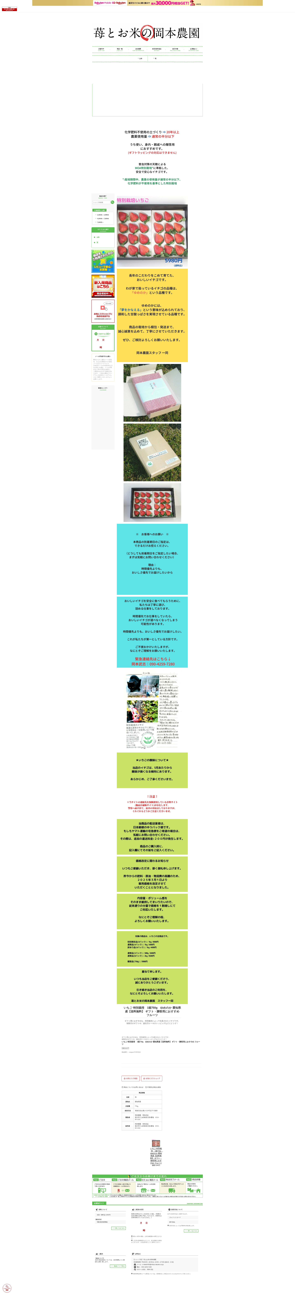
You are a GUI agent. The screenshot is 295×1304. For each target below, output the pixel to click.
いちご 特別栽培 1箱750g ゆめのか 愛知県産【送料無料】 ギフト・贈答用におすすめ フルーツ (156, 1156)
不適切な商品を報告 (154, 1087)
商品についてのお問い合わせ (133, 1087)
